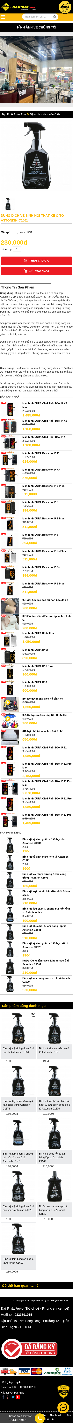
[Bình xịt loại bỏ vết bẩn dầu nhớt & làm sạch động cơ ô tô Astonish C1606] (54, 1080)
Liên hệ (49, 1419)
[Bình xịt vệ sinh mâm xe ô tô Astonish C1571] (10, 862)
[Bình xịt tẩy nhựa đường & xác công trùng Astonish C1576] (10, 879)
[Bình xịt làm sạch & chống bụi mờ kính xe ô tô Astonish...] (10, 914)
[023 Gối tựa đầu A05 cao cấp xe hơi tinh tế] (10, 621)
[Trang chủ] (21, 7)
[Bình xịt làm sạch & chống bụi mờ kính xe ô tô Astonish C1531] (18, 1133)
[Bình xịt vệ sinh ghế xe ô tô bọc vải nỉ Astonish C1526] (10, 949)
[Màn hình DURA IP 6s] (10, 655)
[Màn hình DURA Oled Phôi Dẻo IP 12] (10, 753)
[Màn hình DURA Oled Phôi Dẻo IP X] (10, 442)
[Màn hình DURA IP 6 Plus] (10, 671)
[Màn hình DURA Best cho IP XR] (10, 475)
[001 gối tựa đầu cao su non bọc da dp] (10, 605)
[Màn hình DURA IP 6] (10, 688)
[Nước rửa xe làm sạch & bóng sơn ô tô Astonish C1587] (10, 966)
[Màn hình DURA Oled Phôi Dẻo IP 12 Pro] (10, 804)
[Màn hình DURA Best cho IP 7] (10, 540)
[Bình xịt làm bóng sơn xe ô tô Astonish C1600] (10, 983)
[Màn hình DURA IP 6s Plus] (10, 639)
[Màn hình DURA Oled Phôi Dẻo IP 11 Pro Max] (10, 786)
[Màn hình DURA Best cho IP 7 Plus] (10, 524)
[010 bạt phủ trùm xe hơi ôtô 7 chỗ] (10, 737)
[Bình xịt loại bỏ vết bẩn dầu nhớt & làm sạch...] (10, 896)
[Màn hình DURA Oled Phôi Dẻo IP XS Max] (10, 409)
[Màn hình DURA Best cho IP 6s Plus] (10, 556)
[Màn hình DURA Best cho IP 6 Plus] (10, 589)
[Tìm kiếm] (54, 17)
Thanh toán (56, 1415)
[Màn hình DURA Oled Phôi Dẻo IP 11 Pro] (10, 820)
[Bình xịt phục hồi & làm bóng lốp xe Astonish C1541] (10, 931)
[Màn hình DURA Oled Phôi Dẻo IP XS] (10, 426)
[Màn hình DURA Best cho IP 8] (10, 507)
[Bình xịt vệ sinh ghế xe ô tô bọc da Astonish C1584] (10, 845)
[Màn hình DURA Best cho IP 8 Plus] (10, 491)
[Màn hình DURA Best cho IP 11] (10, 458)
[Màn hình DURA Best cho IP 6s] (10, 573)
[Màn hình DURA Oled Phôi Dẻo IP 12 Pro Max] (10, 769)
